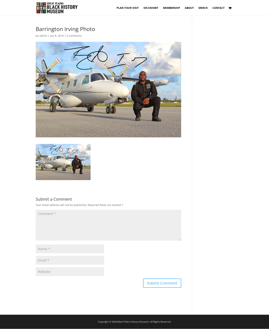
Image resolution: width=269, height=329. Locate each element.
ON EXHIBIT (150, 8)
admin (43, 35)
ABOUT (189, 8)
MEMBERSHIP (171, 8)
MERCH (203, 8)
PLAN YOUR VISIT (128, 8)
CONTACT (218, 8)
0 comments (74, 35)
